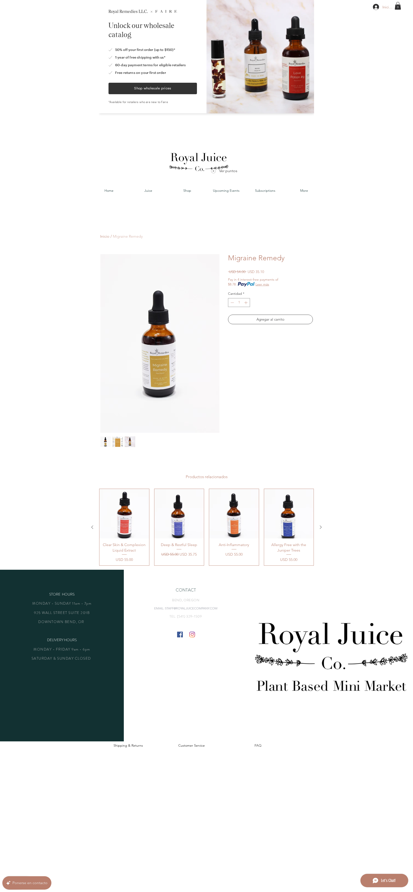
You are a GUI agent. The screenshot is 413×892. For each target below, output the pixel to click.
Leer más (262, 284)
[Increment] (246, 302)
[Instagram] (192, 634)
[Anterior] (92, 527)
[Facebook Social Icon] (180, 634)
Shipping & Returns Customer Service (159, 745)
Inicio (104, 236)
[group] (206, 527)
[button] (398, 6)
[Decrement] (232, 302)
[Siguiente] (321, 527)
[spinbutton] (239, 302)
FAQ (258, 745)
